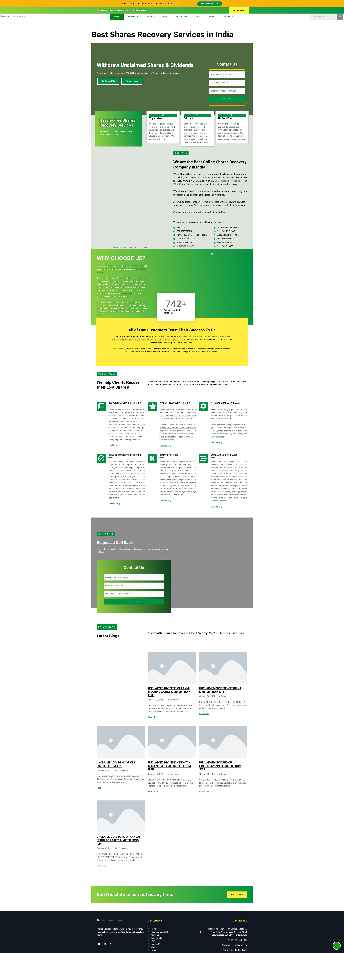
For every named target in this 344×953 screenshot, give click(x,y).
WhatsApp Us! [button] (172, 493)
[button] (203, 454)
